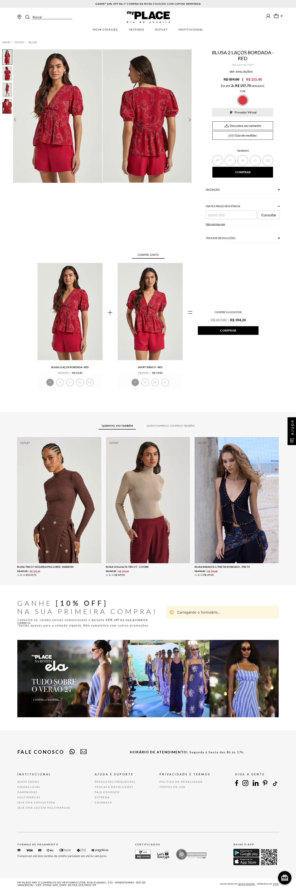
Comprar (228, 330)
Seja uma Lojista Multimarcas (43, 807)
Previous (15, 120)
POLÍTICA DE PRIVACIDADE (181, 781)
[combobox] (48, 17)
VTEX (276, 884)
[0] (276, 16)
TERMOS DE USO (172, 787)
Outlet (161, 29)
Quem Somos (28, 781)
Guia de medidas (245, 135)
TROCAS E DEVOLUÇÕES (114, 787)
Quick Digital (246, 884)
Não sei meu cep (215, 224)
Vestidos (136, 29)
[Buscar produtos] (29, 17)
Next (190, 120)
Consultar (268, 215)
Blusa (33, 42)
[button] (217, 160)
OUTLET (19, 42)
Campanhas (27, 792)
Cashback (103, 802)
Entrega (102, 797)
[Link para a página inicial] (6, 42)
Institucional (191, 29)
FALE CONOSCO (107, 792)
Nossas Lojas (28, 787)
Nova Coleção (105, 29)
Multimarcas (28, 797)
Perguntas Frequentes (115, 781)
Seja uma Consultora (36, 802)
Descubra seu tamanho (245, 125)
